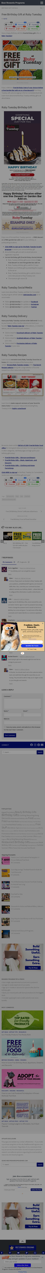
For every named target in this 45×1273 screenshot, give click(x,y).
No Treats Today (32, 649)
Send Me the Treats (32, 646)
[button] (32, 626)
